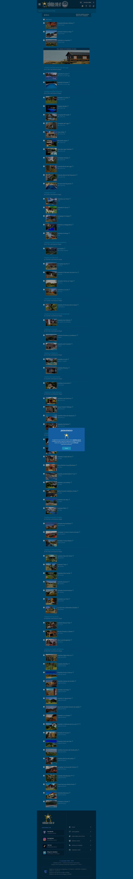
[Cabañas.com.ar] (51, 4)
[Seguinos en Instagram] (89, 6)
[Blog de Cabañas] (82, 6)
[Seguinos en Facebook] (86, 6)
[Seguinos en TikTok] (93, 6)
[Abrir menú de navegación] (39, 4)
